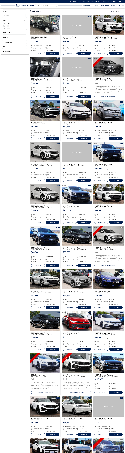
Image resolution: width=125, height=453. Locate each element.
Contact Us (52, 53)
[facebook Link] (123, 1)
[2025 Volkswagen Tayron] (108, 25)
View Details (38, 53)
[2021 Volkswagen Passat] (108, 321)
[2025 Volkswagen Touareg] (77, 194)
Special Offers (104, 5)
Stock (95, 5)
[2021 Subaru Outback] (45, 363)
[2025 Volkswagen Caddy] (45, 25)
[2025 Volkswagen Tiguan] (77, 67)
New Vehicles (86, 5)
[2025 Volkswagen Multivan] (108, 110)
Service (113, 5)
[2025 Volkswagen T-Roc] (108, 67)
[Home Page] (10, 5)
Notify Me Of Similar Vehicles (108, 96)
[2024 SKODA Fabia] (77, 25)
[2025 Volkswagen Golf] (108, 279)
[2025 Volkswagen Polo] (77, 110)
